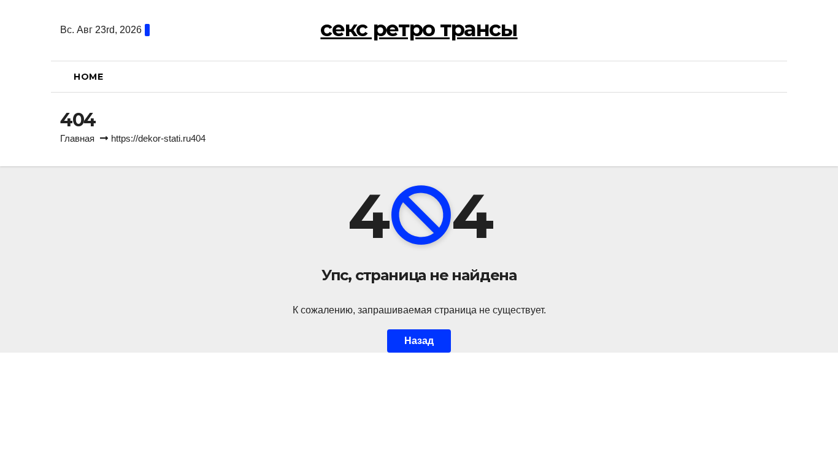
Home (88, 76)
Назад (419, 340)
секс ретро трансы (418, 29)
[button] (773, 76)
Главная (77, 138)
